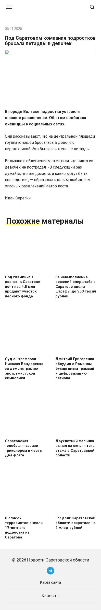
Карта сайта (50, 582)
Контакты (51, 596)
